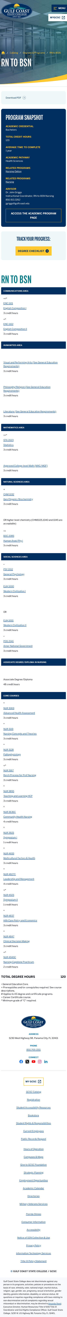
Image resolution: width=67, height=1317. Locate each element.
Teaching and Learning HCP (18, 796)
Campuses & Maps (33, 1157)
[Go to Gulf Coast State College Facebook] (21, 1062)
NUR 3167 (8, 770)
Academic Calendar (33, 1188)
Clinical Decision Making (16, 941)
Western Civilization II (14, 625)
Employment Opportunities (33, 1180)
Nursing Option (13, 171)
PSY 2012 (8, 569)
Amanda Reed (54, 1303)
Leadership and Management (18, 879)
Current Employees (33, 1131)
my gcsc (31, 1081)
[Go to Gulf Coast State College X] (27, 1062)
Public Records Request (33, 1139)
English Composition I (14, 308)
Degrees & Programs (34, 52)
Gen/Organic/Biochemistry (18, 499)
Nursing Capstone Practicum (18, 962)
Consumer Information (33, 1222)
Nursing (10, 182)
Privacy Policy (33, 1245)
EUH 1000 (8, 586)
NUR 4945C (9, 957)
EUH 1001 (8, 620)
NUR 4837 (8, 915)
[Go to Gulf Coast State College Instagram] (40, 1062)
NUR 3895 (8, 791)
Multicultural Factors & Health (19, 858)
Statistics (8, 445)
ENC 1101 (8, 303)
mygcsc (55, 17)
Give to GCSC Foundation (33, 1164)
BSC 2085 (8, 535)
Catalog (14, 52)
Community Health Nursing (17, 816)
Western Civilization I (14, 591)
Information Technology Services (33, 1253)
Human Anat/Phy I (13, 540)
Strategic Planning (33, 1172)
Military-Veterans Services (33, 1204)
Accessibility (33, 1229)
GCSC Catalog (33, 1092)
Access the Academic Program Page (33, 215)
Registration (33, 1099)
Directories (33, 1196)
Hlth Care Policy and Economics (20, 920)
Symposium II (10, 899)
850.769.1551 (34, 1049)
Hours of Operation (34, 1149)
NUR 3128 (8, 749)
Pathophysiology (12, 754)
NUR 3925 (8, 832)
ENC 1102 (8, 324)
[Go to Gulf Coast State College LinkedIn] (46, 1062)
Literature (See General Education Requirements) (29, 411)
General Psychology (13, 574)
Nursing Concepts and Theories (20, 733)
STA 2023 (8, 440)
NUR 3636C (9, 812)
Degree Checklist (31, 251)
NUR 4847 (8, 936)
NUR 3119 (8, 729)
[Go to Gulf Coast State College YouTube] (33, 1062)
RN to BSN (55, 52)
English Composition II (15, 329)
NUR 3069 (8, 708)
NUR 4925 (8, 895)
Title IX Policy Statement (33, 1261)
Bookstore (33, 1115)
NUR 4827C (9, 874)
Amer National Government (18, 646)
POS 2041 (8, 641)
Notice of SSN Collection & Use (33, 1237)
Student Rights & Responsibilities (33, 1123)
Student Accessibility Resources (33, 1107)
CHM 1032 (8, 494)
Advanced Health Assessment (19, 713)
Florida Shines (33, 1214)
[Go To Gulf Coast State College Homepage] (33, 1022)
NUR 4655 (8, 853)
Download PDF (13, 97)
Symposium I (10, 837)
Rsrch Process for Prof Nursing (19, 775)
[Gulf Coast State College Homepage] (13, 11)
